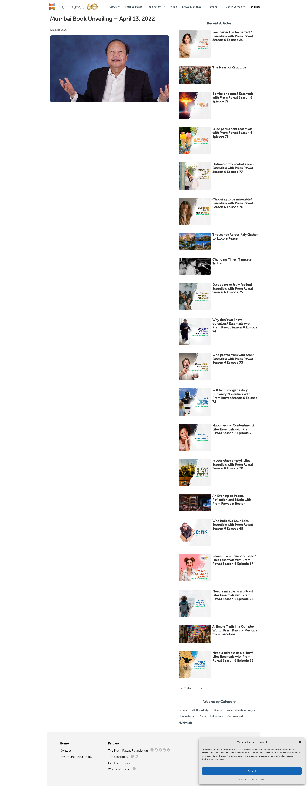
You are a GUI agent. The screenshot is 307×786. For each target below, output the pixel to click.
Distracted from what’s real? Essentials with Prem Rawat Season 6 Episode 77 (233, 168)
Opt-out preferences (247, 779)
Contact (65, 750)
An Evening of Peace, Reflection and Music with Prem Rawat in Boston (231, 499)
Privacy (262, 779)
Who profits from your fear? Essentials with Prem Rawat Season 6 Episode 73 (233, 359)
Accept (252, 771)
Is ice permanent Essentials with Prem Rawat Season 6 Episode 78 (232, 133)
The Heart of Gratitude (229, 67)
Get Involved (234, 6)
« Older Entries (192, 688)
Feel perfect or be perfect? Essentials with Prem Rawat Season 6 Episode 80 (232, 36)
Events (183, 710)
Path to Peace (134, 6)
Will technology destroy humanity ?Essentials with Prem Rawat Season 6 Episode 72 (234, 396)
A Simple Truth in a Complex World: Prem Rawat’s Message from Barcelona (234, 630)
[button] (300, 742)
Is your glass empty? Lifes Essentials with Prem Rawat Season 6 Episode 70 (232, 464)
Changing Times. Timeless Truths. (231, 261)
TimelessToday (119, 756)
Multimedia (185, 722)
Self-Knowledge (200, 710)
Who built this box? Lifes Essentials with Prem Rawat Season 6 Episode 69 (232, 524)
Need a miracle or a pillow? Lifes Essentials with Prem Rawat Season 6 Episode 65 (232, 656)
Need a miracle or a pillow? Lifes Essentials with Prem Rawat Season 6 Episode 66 (233, 595)
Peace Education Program (241, 710)
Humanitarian (187, 716)
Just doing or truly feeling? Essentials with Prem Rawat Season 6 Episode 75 (232, 288)
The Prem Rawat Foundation (129, 750)
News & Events (191, 6)
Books (213, 6)
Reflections (216, 716)
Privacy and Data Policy (76, 756)
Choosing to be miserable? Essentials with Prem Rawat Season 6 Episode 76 (232, 203)
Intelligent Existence (122, 763)
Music (173, 6)
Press (202, 716)
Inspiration (154, 6)
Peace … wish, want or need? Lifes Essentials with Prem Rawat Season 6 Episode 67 (234, 560)
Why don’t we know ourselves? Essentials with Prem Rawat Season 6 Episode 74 (234, 325)
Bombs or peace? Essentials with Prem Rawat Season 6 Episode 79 (232, 97)
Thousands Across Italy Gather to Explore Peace (235, 236)
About (113, 6)
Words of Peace (120, 769)
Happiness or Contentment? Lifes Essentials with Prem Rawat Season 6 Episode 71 (233, 429)
